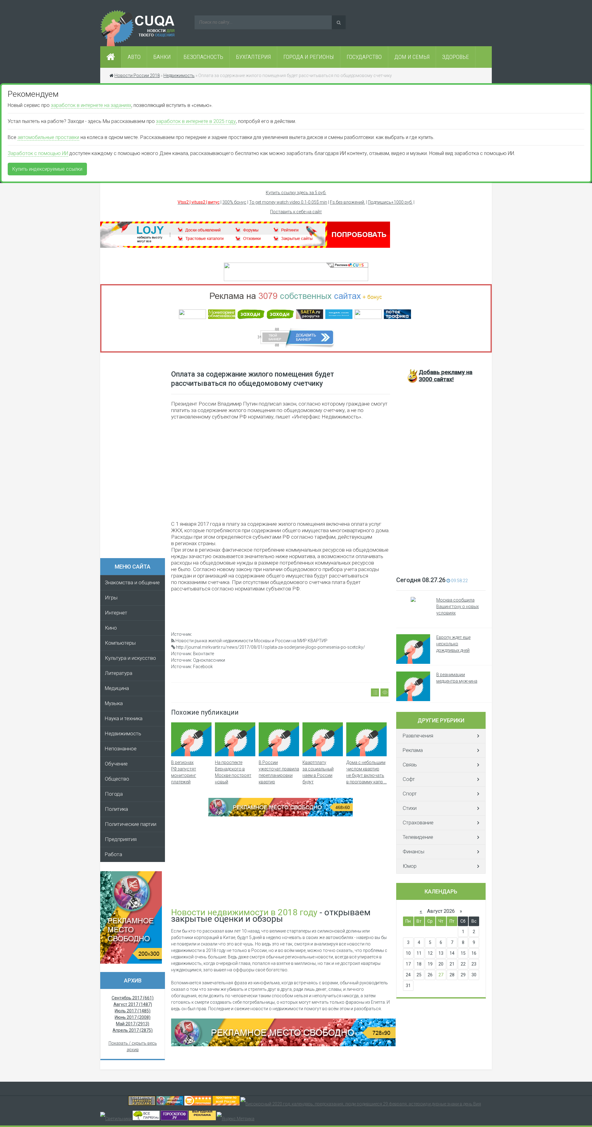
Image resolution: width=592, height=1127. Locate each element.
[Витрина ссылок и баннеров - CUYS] (169, 1103)
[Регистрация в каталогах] (245, 246)
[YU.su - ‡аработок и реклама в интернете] (202, 1118)
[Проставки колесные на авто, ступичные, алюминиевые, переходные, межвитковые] (226, 1103)
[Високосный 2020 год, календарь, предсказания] (360, 1103)
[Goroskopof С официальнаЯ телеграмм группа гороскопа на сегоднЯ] (174, 1118)
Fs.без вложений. (347, 202)
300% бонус (234, 202)
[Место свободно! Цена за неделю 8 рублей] (131, 962)
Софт (409, 779)
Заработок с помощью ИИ (38, 153)
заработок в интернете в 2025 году (196, 121)
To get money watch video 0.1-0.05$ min (288, 202)
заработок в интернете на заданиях (91, 105)
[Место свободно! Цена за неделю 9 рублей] (280, 814)
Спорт (410, 794)
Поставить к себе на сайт (296, 211)
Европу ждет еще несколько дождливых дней (453, 644)
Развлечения (418, 736)
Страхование (418, 823)
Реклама (413, 750)
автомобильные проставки (48, 137)
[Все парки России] (146, 1118)
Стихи (410, 808)
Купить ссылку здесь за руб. (296, 192)
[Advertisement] (135, 457)
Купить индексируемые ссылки (47, 169)
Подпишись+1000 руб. (390, 202)
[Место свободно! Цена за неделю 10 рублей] (283, 1044)
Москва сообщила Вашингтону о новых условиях (457, 606)
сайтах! (445, 376)
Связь (410, 765)
